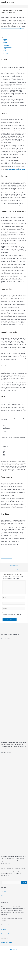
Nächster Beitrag (14, 568)
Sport (5, 48)
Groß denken (6, 45)
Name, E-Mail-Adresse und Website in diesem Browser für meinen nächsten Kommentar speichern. (13, 614)
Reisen (2, 897)
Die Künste (6, 53)
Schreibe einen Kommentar (7, 14)
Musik (5, 50)
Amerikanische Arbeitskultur (9, 43)
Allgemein (3, 891)
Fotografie (3, 895)
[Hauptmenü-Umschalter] (25, 2)
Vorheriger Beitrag (14, 565)
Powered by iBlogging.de (6, 942)
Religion (5, 42)
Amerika (16, 14)
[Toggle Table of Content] (2, 37)
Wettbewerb (6, 51)
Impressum (3, 929)
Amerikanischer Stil (7, 47)
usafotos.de (7, 2)
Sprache (5, 39)
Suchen (3, 880)
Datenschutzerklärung (6, 933)
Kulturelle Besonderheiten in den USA (9, 561)
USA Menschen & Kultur (6, 558)
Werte (5, 40)
